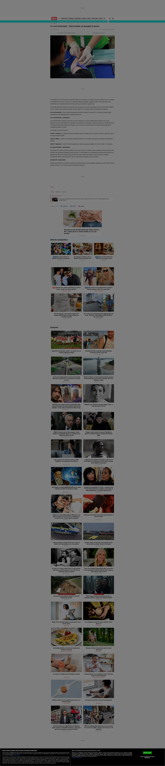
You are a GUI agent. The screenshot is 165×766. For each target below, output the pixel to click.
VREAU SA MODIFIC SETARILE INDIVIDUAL (147, 757)
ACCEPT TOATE (147, 752)
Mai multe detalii (16, 754)
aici (33, 760)
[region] (82, 757)
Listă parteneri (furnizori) (77, 757)
